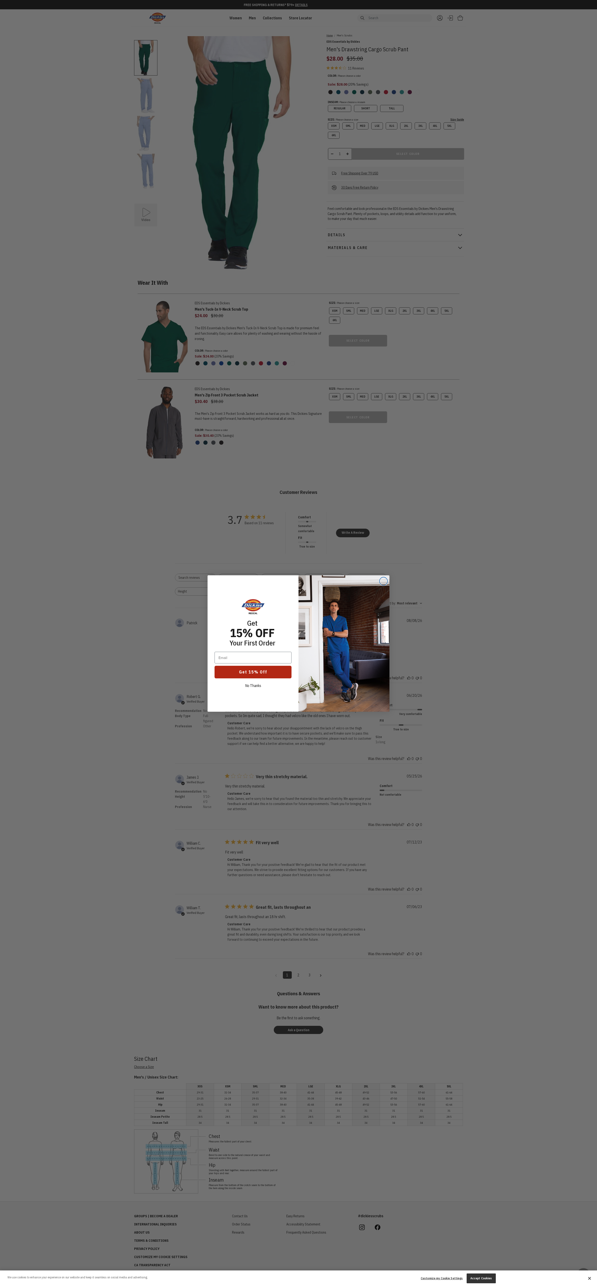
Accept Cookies (481, 1278)
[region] (298, 1278)
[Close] (589, 1278)
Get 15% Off (253, 672)
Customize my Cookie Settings (442, 1278)
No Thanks (253, 685)
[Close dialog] (383, 581)
